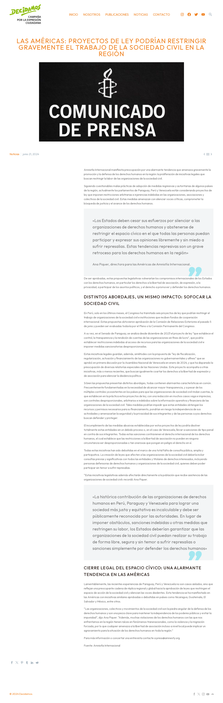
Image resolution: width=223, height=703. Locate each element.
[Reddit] (37, 662)
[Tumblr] (27, 662)
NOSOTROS (91, 15)
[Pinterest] (22, 662)
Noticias (14, 154)
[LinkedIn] (32, 662)
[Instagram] (182, 14)
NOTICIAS (141, 15)
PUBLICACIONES (117, 15)
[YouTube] (207, 694)
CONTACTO (161, 15)
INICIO (73, 15)
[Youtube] (203, 14)
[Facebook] (189, 14)
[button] (210, 14)
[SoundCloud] (212, 694)
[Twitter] (196, 14)
